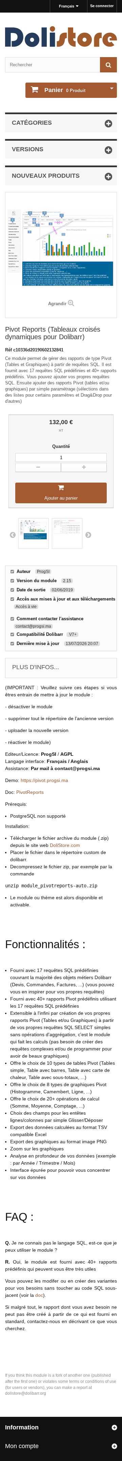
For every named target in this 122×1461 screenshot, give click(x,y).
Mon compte (22, 1446)
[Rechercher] (108, 64)
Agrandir (57, 303)
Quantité (61, 446)
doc (39, 1295)
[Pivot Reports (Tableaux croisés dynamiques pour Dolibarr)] (33, 534)
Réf (9, 349)
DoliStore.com (65, 845)
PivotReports (30, 792)
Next (88, 534)
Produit (64, 90)
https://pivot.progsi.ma (44, 780)
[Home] (61, 36)
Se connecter (102, 6)
